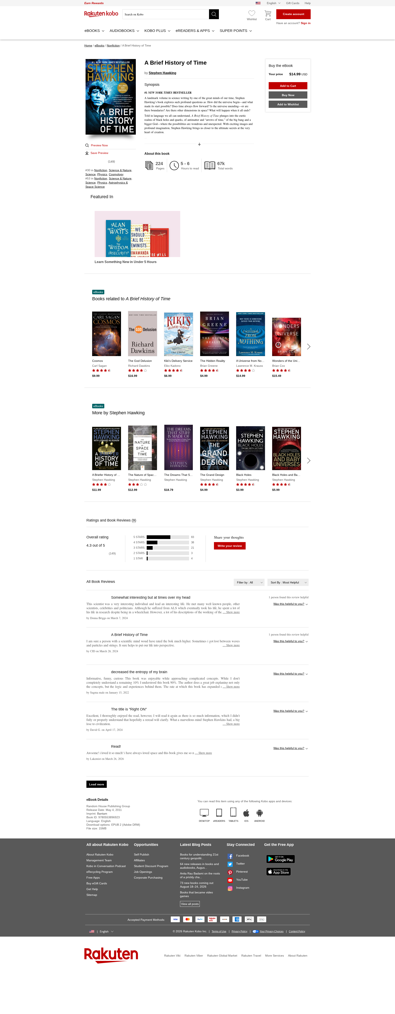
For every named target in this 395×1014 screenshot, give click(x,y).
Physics (102, 174)
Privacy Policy (239, 931)
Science (90, 174)
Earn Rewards (94, 3)
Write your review (230, 545)
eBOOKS (93, 31)
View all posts (190, 904)
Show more (231, 612)
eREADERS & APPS (193, 31)
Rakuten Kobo (101, 14)
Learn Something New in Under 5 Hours (126, 262)
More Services (274, 955)
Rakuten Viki (172, 955)
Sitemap (91, 894)
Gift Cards (292, 3)
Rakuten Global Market (222, 955)
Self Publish (141, 854)
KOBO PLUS (155, 31)
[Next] (309, 346)
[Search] (214, 14)
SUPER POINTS (234, 31)
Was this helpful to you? (288, 603)
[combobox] (249, 582)
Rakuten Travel (251, 955)
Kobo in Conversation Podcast (106, 866)
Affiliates (139, 860)
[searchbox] (170, 14)
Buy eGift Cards (96, 883)
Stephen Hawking (162, 73)
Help (308, 3)
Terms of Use (219, 931)
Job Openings (143, 871)
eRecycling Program (99, 871)
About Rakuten (297, 955)
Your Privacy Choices (271, 931)
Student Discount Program (151, 866)
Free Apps (93, 877)
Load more (96, 784)
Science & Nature (120, 170)
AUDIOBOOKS (123, 31)
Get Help (92, 889)
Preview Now (99, 145)
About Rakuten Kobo (99, 854)
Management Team (99, 860)
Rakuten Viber (194, 955)
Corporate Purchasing (148, 877)
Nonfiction (100, 170)
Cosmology (116, 174)
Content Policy (297, 931)
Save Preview (99, 153)
